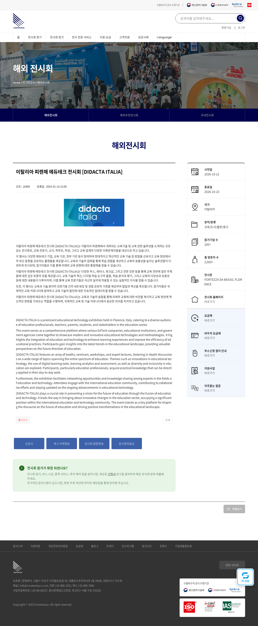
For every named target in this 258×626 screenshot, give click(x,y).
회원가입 (226, 27)
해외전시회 (50, 115)
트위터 (110, 546)
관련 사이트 (232, 565)
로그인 (241, 27)
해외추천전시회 (129, 115)
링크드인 (147, 546)
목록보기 (237, 509)
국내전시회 (207, 115)
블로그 (94, 546)
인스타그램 (128, 546)
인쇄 (167, 420)
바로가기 (209, 302)
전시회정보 (29, 82)
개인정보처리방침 (58, 546)
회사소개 (18, 546)
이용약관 (35, 546)
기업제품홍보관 (183, 546)
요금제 (79, 546)
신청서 (112, 474)
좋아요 (22, 420)
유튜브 (163, 546)
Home (16, 82)
